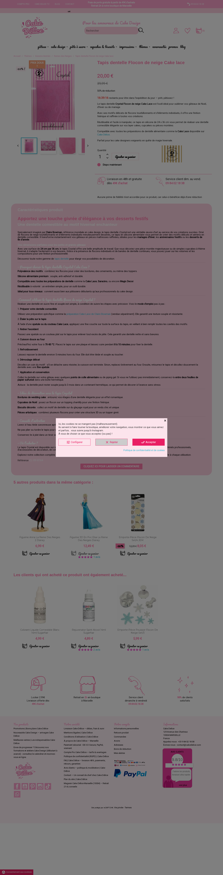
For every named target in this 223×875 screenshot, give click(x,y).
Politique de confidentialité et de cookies (144, 450)
